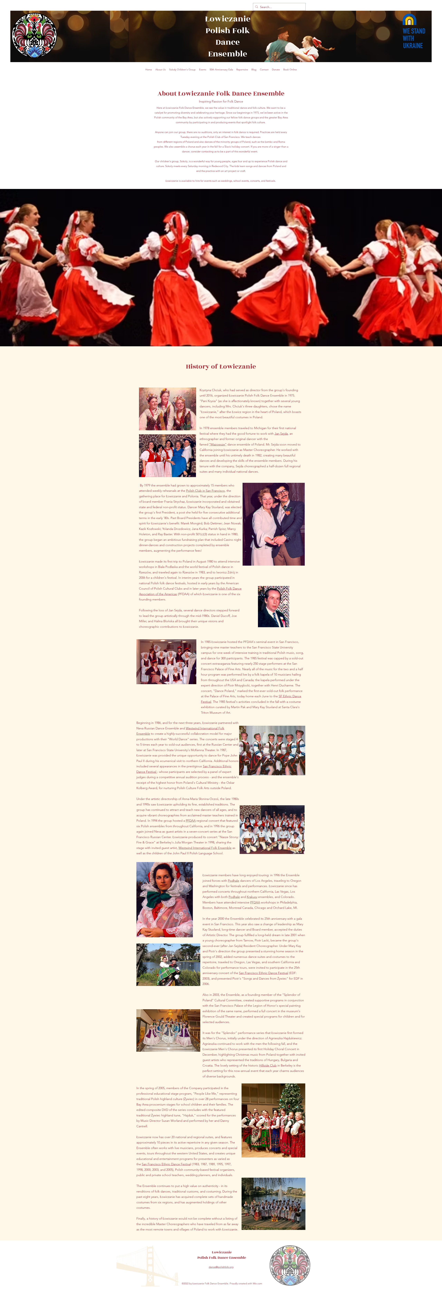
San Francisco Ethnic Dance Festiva (166, 1164)
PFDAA (255, 902)
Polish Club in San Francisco (205, 491)
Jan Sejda (281, 434)
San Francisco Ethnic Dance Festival (263, 973)
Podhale (233, 881)
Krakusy (252, 897)
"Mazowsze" (218, 444)
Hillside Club (268, 1065)
